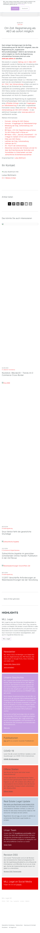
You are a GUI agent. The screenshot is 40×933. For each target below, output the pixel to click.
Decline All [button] (25, 8)
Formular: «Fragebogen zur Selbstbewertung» (21, 123)
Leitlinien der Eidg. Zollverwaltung (17, 141)
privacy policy (21, 4)
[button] (9, 203)
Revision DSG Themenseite (12, 871)
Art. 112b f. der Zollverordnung (12, 84)
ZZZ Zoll (20, 24)
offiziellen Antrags (12, 103)
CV (3, 178)
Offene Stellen (8, 791)
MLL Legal (6, 639)
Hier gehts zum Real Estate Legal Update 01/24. (19, 804)
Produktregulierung (7, 528)
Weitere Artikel (10, 178)
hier (18, 816)
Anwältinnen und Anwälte (23, 833)
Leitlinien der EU (10, 143)
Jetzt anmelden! (9, 667)
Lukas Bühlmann (20, 158)
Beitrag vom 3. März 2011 (27, 62)
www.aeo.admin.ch (9, 58)
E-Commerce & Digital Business (11, 550)
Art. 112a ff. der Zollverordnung (16, 146)
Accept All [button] (15, 8)
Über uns (7, 728)
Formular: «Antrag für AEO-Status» (17, 121)
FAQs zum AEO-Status (12, 139)
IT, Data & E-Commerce (8, 369)
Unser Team (8, 845)
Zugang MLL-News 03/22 (12, 664)
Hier (5, 741)
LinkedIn (18, 884)
